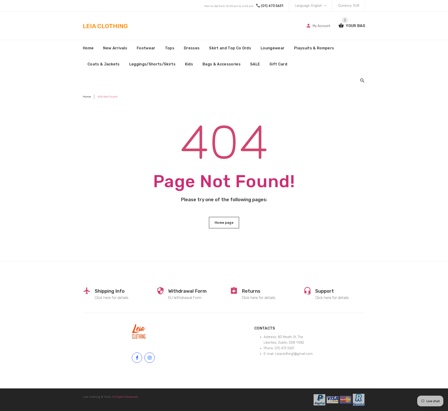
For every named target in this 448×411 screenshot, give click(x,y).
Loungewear (272, 48)
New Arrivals (115, 48)
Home (88, 48)
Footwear (146, 48)
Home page (224, 223)
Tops (169, 48)
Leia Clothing (91, 396)
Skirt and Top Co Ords (230, 48)
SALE (255, 64)
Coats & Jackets (104, 64)
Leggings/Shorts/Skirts (152, 64)
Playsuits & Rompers (314, 48)
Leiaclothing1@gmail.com (294, 354)
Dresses (192, 48)
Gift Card (278, 64)
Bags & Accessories (222, 64)
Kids (189, 64)
